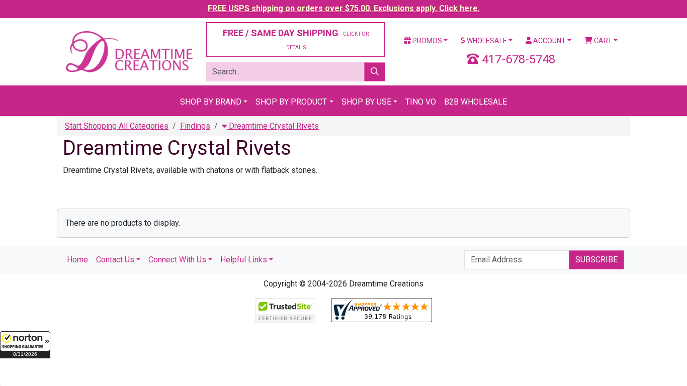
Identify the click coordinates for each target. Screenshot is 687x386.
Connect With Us (177, 259)
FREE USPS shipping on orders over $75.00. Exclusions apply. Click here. (344, 8)
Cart (602, 41)
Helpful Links (243, 259)
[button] (25, 344)
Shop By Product (291, 102)
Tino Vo (420, 102)
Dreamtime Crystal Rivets (273, 126)
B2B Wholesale (475, 102)
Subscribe (596, 259)
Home (77, 259)
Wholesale (486, 41)
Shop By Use (366, 102)
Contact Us (115, 259)
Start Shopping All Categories (116, 126)
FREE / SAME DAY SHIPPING (296, 39)
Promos (426, 41)
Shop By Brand (210, 102)
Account (549, 41)
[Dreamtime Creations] (128, 51)
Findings (195, 126)
